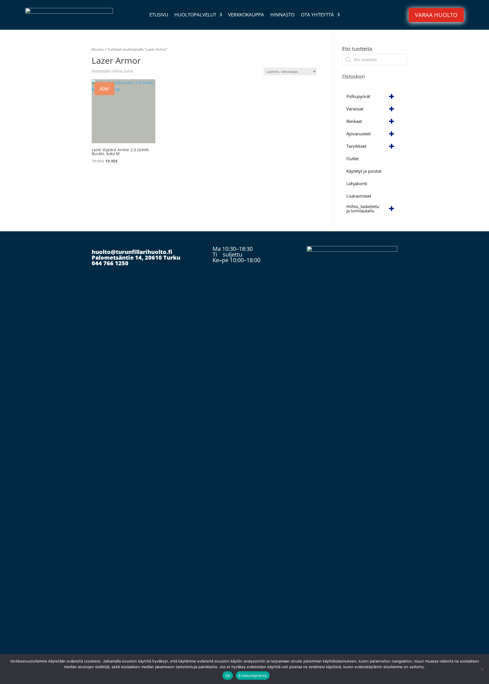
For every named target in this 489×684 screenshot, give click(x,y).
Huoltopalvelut (195, 15)
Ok (227, 675)
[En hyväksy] (482, 669)
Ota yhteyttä (317, 15)
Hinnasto (282, 15)
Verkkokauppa (246, 15)
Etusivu (158, 15)
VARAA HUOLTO (436, 15)
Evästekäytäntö (253, 675)
